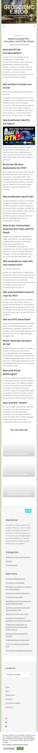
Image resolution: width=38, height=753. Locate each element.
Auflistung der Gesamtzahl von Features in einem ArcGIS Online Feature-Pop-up (17, 627)
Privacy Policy (10, 695)
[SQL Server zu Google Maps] (19, 467)
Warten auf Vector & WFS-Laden (17, 614)
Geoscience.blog (19, 11)
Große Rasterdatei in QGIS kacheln (17, 640)
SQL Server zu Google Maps (15, 583)
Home (7, 687)
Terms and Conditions (12, 703)
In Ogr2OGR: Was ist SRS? (14, 597)
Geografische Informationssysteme (19, 44)
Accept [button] (20, 748)
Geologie (9, 561)
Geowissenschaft (12, 565)
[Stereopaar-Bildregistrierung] (19, 446)
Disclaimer (8, 699)
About (7, 691)
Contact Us (9, 707)
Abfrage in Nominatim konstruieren (18, 593)
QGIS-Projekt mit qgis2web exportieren (19, 651)
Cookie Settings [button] (9, 748)
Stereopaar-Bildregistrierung (15, 579)
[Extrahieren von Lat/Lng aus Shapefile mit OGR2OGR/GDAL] (19, 487)
